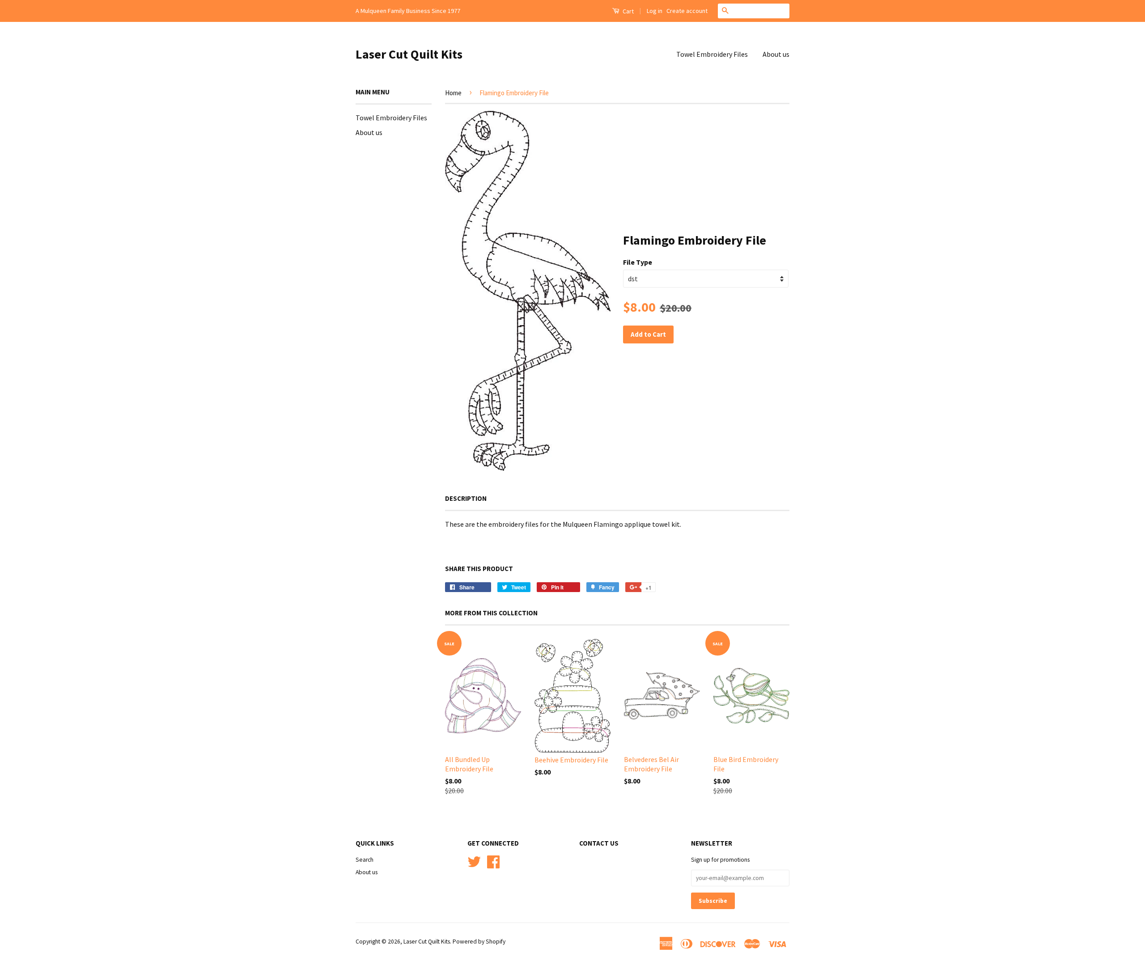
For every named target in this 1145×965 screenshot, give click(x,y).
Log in (654, 11)
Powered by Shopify (479, 941)
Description (466, 498)
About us (776, 54)
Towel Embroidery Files (712, 54)
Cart (627, 11)
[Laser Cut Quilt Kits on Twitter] (474, 860)
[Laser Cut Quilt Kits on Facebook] (493, 860)
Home (453, 93)
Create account (687, 11)
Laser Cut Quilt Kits (409, 54)
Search (364, 859)
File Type (637, 262)
